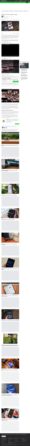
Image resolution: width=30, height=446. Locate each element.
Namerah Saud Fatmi (6, 16)
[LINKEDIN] (5, 127)
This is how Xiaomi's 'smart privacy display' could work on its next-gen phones (24, 72)
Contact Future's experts (10, 438)
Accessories (22, 2)
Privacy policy (16, 438)
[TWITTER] (4, 127)
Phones (6, 2)
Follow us (15, 33)
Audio (25, 2)
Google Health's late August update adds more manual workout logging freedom (24, 70)
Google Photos (5, 38)
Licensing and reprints (24, 441)
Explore (3, 2)
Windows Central (3, 442)
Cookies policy (23, 438)
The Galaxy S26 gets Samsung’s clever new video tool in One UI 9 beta (24, 67)
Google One (7, 107)
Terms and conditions (4, 438)
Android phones (7, 112)
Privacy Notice (3, 83)
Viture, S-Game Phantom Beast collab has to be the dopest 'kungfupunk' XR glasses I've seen (24, 78)
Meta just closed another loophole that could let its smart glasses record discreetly (24, 75)
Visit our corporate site (24, 434)
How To (2, 16)
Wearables (9, 2)
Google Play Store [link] (10, 122)
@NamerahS (15, 130)
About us (2, 441)
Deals (27, 2)
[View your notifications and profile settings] (26, 0)
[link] (3, 121)
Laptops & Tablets (13, 2)
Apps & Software (18, 2)
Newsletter (18, 33)
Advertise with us (16, 441)
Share (2, 33)
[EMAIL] (6, 127)
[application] (10, 50)
